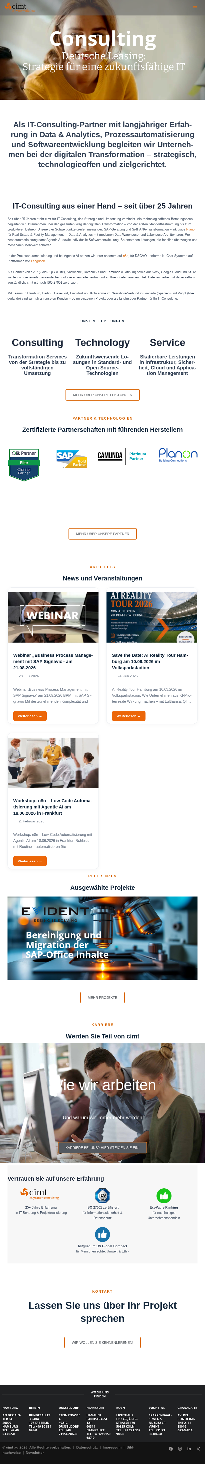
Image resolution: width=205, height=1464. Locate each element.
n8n (125, 256)
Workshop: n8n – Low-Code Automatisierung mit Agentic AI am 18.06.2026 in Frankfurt (52, 807)
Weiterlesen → (30, 716)
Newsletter (35, 1453)
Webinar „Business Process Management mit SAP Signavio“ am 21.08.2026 (53, 661)
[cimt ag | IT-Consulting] (20, 7)
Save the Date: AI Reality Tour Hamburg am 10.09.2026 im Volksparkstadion (150, 661)
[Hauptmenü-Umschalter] (195, 7)
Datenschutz (86, 1447)
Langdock (38, 261)
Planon (191, 229)
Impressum (112, 1447)
